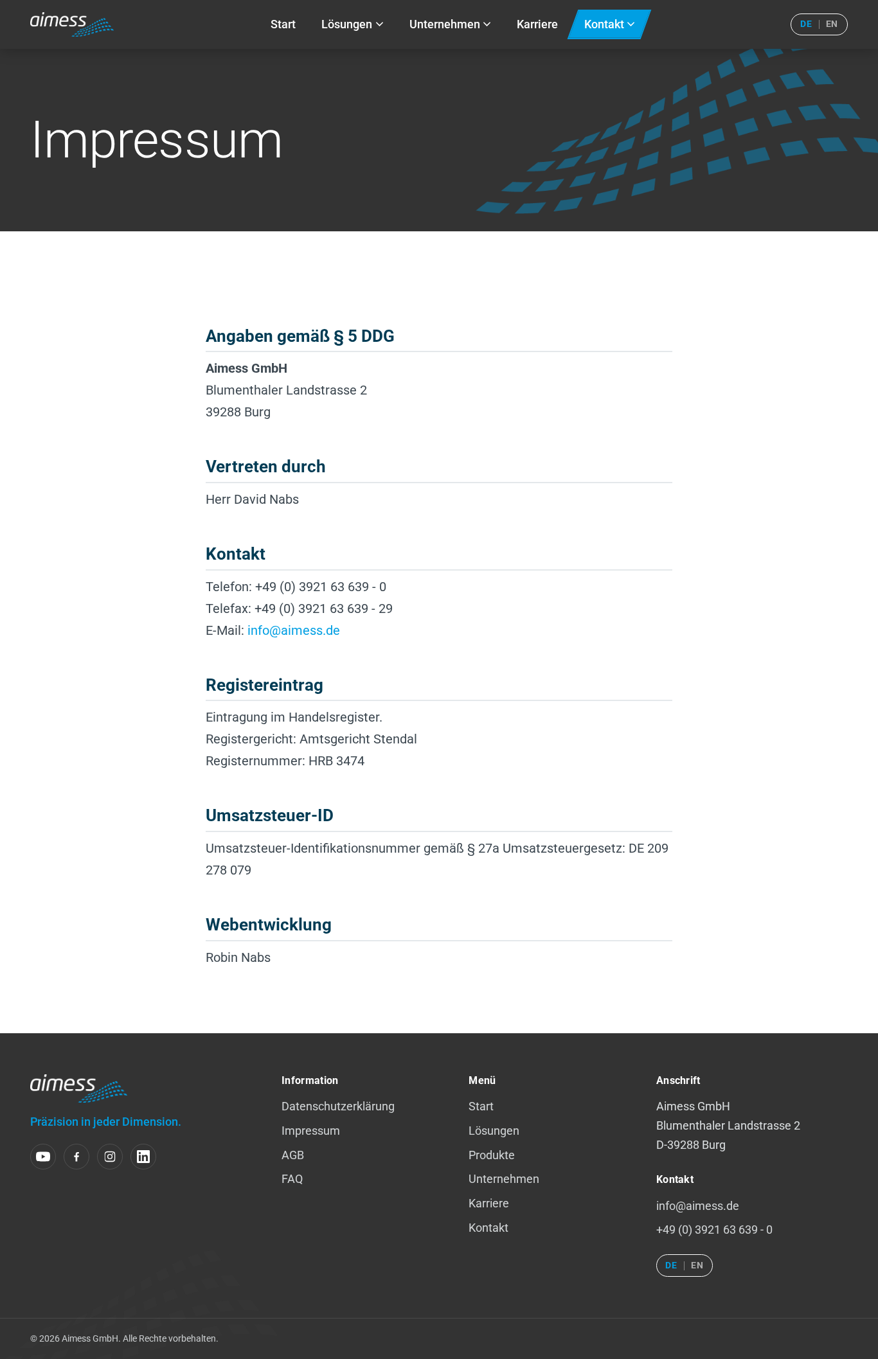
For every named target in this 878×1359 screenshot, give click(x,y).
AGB (293, 1155)
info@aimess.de (293, 630)
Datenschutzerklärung (338, 1106)
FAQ (292, 1179)
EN (832, 24)
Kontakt (488, 1227)
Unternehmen (504, 1179)
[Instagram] (110, 1156)
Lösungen (494, 1130)
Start (481, 1106)
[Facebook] (76, 1156)
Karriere (489, 1203)
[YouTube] (43, 1156)
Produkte (492, 1155)
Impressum (311, 1130)
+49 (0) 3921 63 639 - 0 (714, 1229)
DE (806, 24)
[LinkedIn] (143, 1156)
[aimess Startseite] (72, 24)
